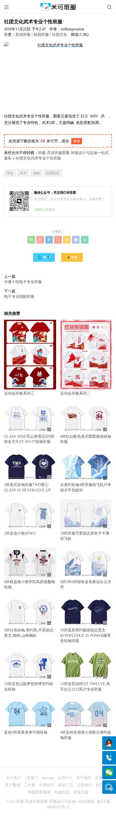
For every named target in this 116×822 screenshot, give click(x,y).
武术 (23, 173)
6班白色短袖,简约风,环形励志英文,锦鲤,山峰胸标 (28, 632)
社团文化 (59, 35)
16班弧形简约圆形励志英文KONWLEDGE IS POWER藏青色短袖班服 (85, 635)
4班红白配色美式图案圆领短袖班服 (85, 439)
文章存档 (46, 785)
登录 (76, 141)
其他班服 (22, 35)
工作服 (29, 785)
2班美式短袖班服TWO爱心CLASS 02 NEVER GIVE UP (27, 487)
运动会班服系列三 (19, 393)
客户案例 (12, 785)
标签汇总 (65, 785)
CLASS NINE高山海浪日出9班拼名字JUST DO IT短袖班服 (29, 439)
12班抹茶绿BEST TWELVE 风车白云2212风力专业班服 (85, 686)
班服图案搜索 (39, 792)
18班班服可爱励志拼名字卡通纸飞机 (84, 535)
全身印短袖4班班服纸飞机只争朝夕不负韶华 (85, 487)
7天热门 (31, 778)
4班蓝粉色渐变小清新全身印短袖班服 (85, 735)
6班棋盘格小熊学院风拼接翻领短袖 (29, 584)
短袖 (36, 173)
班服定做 (80, 792)
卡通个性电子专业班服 (23, 282)
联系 (72, 257)
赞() (44, 257)
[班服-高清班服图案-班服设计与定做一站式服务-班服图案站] (58, 7)
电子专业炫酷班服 (19, 297)
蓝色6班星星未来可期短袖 (25, 732)
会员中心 (64, 778)
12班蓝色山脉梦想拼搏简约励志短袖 (28, 686)
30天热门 (13, 778)
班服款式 (61, 792)
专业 (10, 173)
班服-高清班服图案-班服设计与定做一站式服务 (55, 801)
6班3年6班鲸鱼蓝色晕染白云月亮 (85, 584)
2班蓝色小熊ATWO (20, 533)
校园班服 (41, 35)
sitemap (47, 778)
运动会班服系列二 (75, 393)
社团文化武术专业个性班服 (38, 158)
